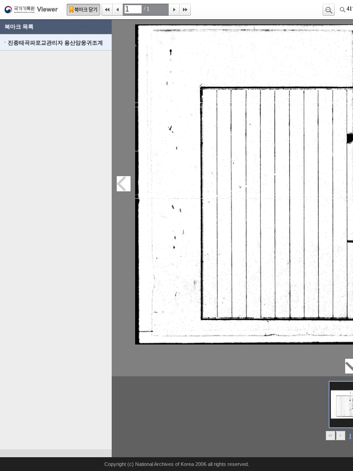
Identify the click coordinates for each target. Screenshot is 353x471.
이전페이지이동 (124, 183)
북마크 (83, 10)
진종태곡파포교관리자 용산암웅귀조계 (55, 43)
